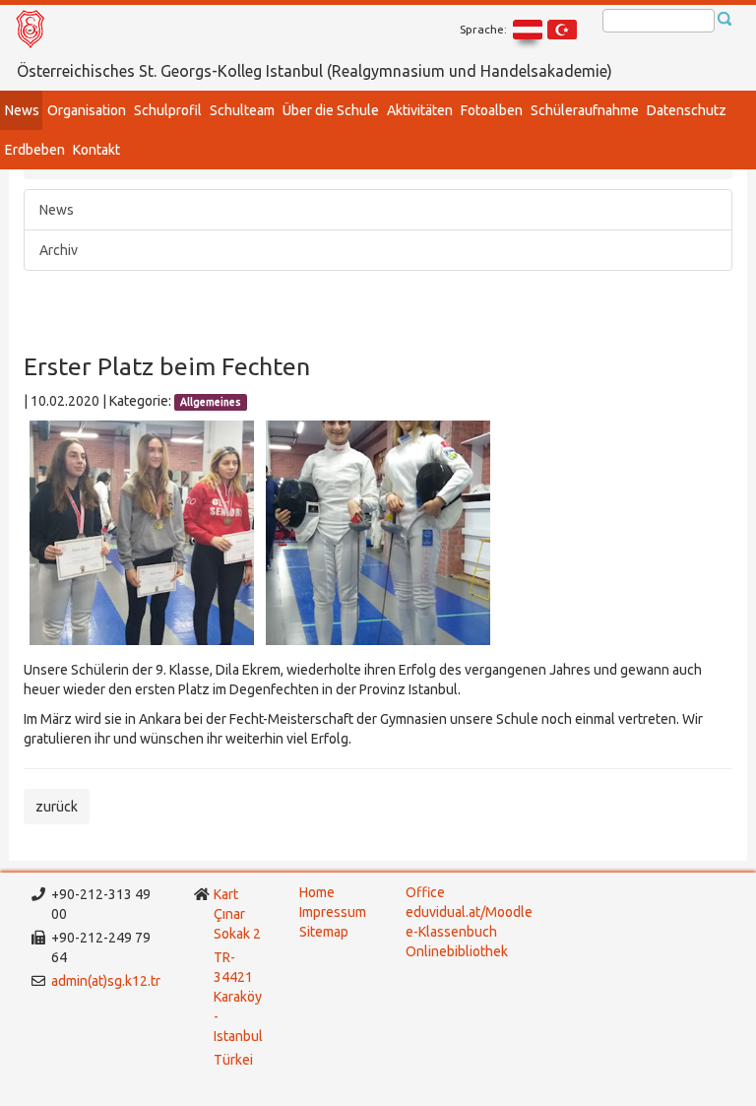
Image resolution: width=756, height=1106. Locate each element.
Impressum (332, 912)
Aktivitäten (420, 110)
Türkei (235, 1060)
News (22, 110)
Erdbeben (35, 150)
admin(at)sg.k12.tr (105, 981)
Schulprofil (168, 110)
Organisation (86, 110)
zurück (56, 806)
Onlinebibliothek (457, 951)
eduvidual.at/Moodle (469, 912)
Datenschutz (686, 110)
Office (425, 892)
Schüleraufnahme (585, 110)
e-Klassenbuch (451, 932)
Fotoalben (492, 110)
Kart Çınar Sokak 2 (237, 914)
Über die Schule (331, 110)
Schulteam (242, 110)
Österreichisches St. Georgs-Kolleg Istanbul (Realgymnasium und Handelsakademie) (314, 71)
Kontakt (96, 150)
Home (317, 892)
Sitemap (323, 932)
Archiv (58, 250)
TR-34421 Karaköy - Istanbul (238, 996)
